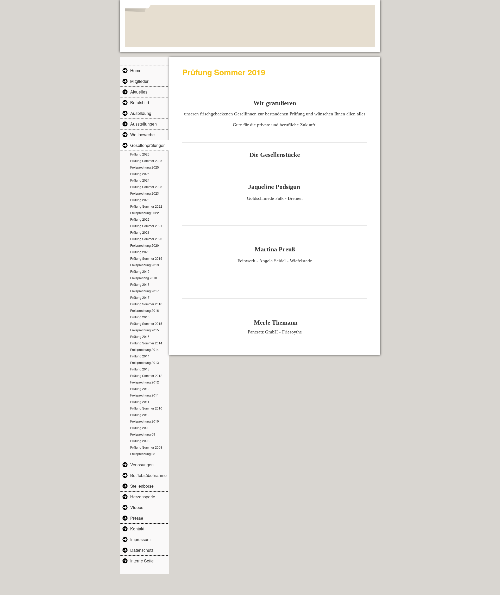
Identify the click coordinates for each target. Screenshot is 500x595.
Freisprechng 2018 (143, 278)
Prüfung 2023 (139, 199)
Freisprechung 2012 (144, 382)
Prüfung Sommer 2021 (146, 226)
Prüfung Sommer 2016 (146, 304)
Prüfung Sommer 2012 (146, 375)
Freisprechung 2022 (144, 212)
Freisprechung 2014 (144, 349)
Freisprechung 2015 (144, 330)
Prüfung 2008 (139, 440)
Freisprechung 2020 (144, 245)
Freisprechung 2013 (144, 362)
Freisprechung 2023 (144, 193)
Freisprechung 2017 (144, 291)
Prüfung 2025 (139, 173)
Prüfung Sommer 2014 (146, 343)
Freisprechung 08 (142, 453)
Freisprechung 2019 (144, 265)
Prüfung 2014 (139, 356)
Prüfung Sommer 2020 (146, 239)
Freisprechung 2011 (144, 395)
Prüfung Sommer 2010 (146, 408)
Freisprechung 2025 (144, 167)
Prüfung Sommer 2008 (146, 447)
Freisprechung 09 (142, 434)
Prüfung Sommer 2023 (146, 186)
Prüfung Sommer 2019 (146, 258)
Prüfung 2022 (139, 219)
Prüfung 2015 (139, 336)
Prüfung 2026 (139, 154)
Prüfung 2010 (139, 414)
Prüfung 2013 (139, 369)
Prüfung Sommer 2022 (146, 206)
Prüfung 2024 (139, 180)
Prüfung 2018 (139, 284)
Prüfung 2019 (139, 271)
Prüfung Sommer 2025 (146, 160)
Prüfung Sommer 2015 (146, 323)
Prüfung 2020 (139, 252)
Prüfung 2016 (139, 317)
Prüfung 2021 (139, 232)
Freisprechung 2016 (144, 310)
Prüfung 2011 (139, 401)
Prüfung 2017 (139, 297)
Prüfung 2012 (139, 388)
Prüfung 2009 (139, 427)
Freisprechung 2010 (144, 421)
